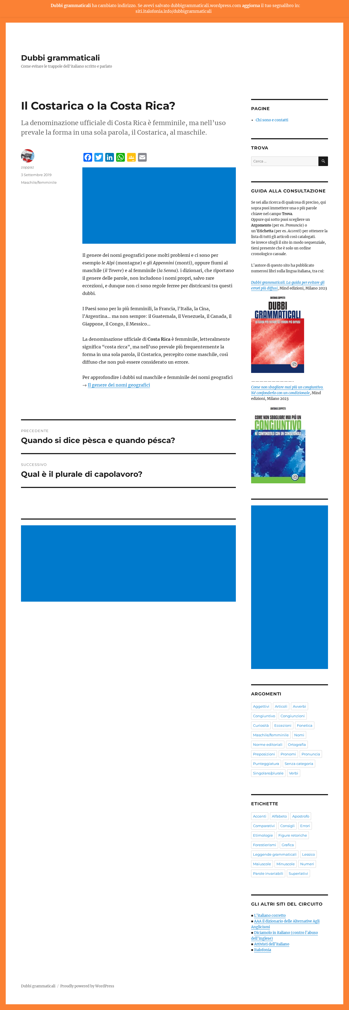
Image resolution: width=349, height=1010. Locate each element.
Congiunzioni (293, 716)
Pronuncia (311, 754)
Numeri (307, 864)
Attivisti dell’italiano (271, 944)
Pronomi (288, 754)
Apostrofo (300, 816)
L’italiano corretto (270, 915)
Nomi (299, 735)
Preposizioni (264, 754)
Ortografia (297, 744)
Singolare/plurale (268, 773)
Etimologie (263, 835)
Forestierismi (264, 845)
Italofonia (262, 950)
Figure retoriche (292, 835)
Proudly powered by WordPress (87, 986)
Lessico (308, 854)
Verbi (293, 773)
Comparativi (264, 826)
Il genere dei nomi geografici (119, 385)
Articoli (281, 706)
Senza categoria (299, 763)
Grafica (288, 845)
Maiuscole (262, 864)
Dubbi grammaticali (60, 57)
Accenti (259, 816)
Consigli (287, 826)
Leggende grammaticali (275, 854)
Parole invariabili (268, 873)
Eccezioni (282, 725)
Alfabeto (279, 816)
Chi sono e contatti (272, 120)
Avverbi (299, 706)
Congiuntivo (264, 716)
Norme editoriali (267, 744)
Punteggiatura (266, 763)
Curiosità (261, 725)
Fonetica (304, 725)
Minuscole (285, 864)
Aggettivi (261, 706)
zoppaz (27, 167)
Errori (305, 826)
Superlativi (298, 873)
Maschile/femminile (39, 182)
